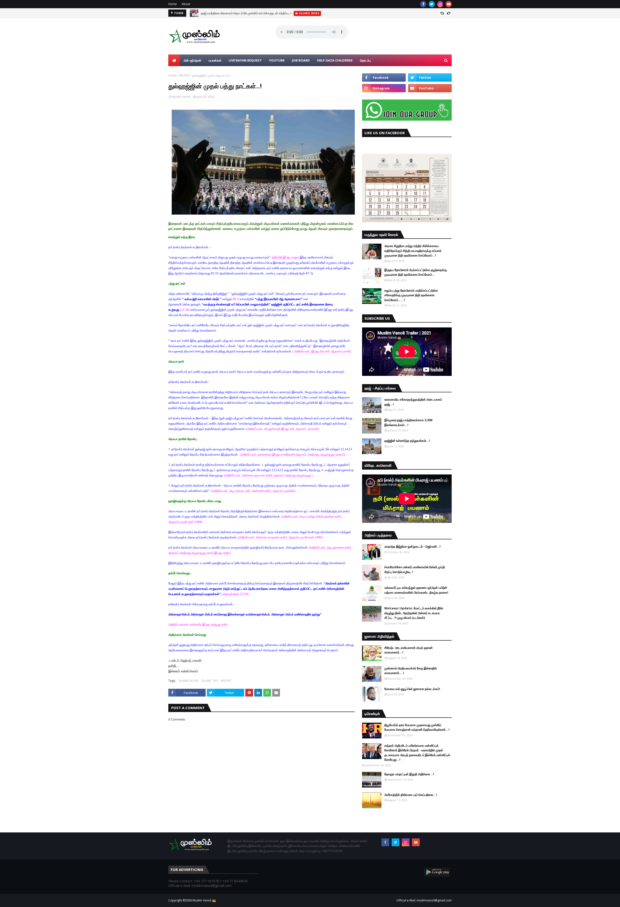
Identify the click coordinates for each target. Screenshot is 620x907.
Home (172, 4)
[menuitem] (174, 60)
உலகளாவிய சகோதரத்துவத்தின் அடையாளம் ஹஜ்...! (413, 401)
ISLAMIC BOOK (188, 681)
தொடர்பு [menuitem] (365, 60)
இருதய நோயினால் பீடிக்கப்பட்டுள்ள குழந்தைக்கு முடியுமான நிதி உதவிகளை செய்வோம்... (415, 272)
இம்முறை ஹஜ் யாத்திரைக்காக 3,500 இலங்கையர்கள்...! (408, 422)
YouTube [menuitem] (277, 60)
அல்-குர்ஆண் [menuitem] (192, 60)
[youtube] (449, 4)
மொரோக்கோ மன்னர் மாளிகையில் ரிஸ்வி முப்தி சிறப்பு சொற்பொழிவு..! (414, 569)
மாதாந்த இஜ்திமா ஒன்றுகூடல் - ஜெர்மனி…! (412, 546)
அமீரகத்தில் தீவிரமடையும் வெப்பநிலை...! (410, 794)
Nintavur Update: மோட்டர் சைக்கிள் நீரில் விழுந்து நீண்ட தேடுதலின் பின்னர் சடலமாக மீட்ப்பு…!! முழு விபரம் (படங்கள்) (413, 613)
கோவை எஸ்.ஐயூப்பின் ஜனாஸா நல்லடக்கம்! (412, 689)
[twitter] (432, 4)
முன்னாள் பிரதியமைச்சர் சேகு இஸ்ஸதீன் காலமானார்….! (410, 670)
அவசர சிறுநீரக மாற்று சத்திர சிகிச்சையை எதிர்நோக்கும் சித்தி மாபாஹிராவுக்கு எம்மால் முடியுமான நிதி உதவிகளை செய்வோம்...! (413, 250)
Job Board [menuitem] (301, 60)
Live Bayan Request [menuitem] (245, 60)
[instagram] (440, 4)
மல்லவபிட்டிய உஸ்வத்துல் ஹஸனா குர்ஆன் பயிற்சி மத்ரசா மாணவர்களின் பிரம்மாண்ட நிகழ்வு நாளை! (416, 590)
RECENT (184, 75)
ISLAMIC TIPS (209, 681)
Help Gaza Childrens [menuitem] (335, 60)
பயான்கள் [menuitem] (215, 60)
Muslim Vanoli (181, 97)
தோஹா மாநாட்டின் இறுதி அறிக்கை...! (409, 774)
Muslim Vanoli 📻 (204, 900)
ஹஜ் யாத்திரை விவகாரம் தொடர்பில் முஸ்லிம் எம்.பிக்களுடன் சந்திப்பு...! (246, 13)
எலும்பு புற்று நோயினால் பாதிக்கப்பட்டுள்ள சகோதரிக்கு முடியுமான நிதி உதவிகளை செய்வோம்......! (411, 295)
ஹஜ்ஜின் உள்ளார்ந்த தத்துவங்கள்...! (407, 440)
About (186, 4)
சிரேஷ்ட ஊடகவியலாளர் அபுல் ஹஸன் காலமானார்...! (408, 650)
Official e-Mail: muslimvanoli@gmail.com (424, 900)
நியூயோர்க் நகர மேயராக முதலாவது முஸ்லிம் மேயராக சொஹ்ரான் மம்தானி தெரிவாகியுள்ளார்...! (417, 727)
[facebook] (423, 4)
